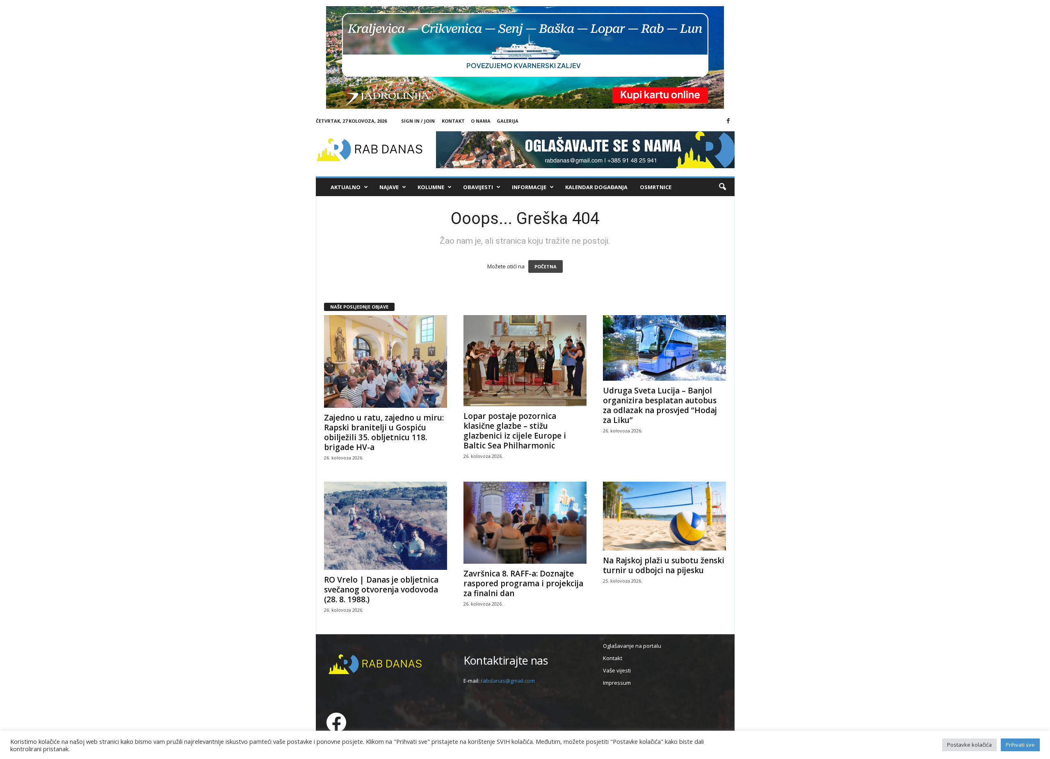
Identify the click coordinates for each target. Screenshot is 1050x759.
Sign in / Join (418, 121)
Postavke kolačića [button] (969, 744)
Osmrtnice (655, 187)
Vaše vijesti (617, 670)
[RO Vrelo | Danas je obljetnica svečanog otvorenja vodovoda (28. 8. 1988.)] (385, 526)
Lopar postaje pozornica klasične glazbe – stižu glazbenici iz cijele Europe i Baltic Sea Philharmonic (514, 431)
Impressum (617, 682)
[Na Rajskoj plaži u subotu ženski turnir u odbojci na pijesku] (664, 516)
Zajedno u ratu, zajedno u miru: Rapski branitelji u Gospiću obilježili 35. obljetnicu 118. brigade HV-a (384, 432)
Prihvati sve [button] (1020, 744)
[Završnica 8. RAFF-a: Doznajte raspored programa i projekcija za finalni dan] (525, 523)
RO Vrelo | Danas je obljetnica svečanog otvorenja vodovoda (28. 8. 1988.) (381, 589)
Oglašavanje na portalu (632, 645)
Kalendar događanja (596, 187)
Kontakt (453, 121)
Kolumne (431, 187)
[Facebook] (728, 121)
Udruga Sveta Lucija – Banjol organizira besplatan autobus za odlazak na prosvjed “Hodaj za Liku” (660, 405)
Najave (389, 187)
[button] (722, 187)
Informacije (529, 187)
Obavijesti (478, 187)
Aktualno (346, 187)
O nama (481, 121)
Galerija (507, 121)
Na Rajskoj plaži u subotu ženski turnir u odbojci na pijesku (663, 565)
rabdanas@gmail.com (508, 680)
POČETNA (545, 266)
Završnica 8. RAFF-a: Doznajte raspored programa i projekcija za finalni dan (523, 583)
